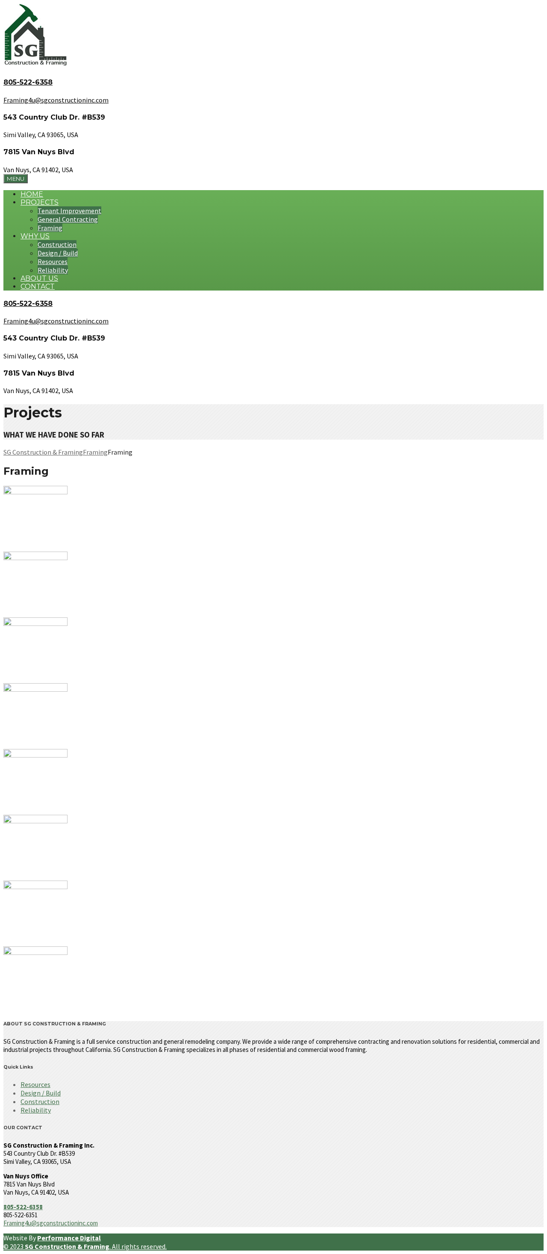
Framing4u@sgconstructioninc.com (50, 1223)
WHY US (35, 236)
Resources (53, 261)
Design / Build (58, 253)
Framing (50, 227)
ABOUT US (39, 278)
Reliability (53, 270)
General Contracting (68, 219)
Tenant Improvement (69, 210)
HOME (32, 194)
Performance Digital (69, 1237)
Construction (57, 244)
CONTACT (38, 286)
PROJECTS (40, 202)
